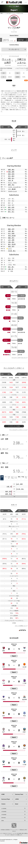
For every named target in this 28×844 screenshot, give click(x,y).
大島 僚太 (11, 242)
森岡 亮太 (11, 185)
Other (2, 820)
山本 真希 (11, 240)
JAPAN (17, 799)
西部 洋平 (11, 229)
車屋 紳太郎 (12, 235)
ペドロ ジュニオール (14, 187)
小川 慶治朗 (12, 189)
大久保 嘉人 (12, 251)
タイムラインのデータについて (19, 357)
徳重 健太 (11, 169)
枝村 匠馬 (11, 207)
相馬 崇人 (11, 178)
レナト (10, 248)
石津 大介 (11, 209)
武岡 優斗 (11, 231)
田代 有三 (11, 211)
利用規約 (3, 829)
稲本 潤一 (11, 267)
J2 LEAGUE (3, 811)
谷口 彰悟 (11, 233)
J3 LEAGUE (3, 814)
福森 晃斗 (11, 238)
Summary (3, 817)
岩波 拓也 (11, 174)
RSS (26, 80)
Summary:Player (5, 799)
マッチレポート (14, 49)
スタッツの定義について (21, 625)
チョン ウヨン (12, 182)
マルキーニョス (12, 191)
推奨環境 (7, 829)
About (16, 804)
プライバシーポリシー (14, 829)
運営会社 (22, 829)
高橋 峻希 (11, 172)
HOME (1, 13)
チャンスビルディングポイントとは (18, 429)
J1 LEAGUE (3, 808)
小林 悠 (10, 269)
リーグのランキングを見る (14, 426)
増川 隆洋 (11, 176)
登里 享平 (11, 246)
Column (3, 804)
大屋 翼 (10, 180)
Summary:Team (19, 794)
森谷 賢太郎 (12, 244)
